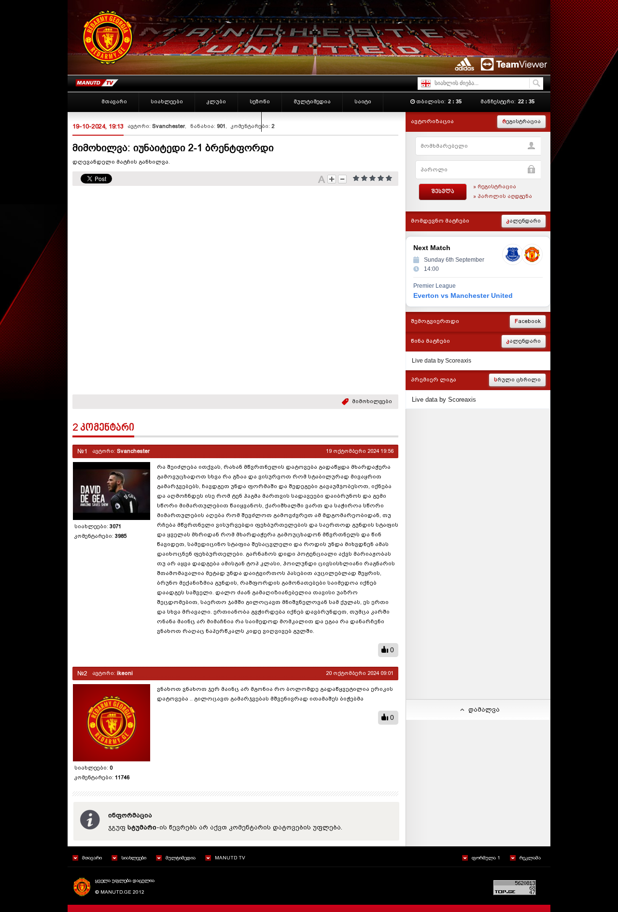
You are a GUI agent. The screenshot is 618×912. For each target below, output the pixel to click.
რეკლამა (530, 858)
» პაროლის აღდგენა (502, 196)
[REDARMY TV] (96, 81)
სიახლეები (133, 858)
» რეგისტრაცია (494, 186)
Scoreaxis (458, 360)
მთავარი (92, 858)
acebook (528, 321)
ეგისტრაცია (521, 121)
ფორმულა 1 (486, 858)
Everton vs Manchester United (463, 295)
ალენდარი (523, 221)
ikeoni (125, 673)
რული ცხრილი (517, 380)
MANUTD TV (230, 858)
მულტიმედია (181, 858)
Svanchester (168, 126)
